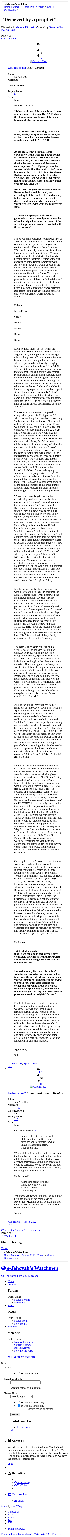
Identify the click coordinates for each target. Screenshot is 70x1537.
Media (11, 1305)
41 (41, 47)
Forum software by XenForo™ (31, 1534)
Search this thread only (32, 1402)
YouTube (22, 1485)
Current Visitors (22, 1344)
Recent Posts (21, 1302)
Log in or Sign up (22, 1356)
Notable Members (23, 1342)
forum (4, 1506)
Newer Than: (11, 1393)
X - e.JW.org (23, 1482)
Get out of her (56, 27)
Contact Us (13, 1511)
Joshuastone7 (17, 1093)
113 (41, 1083)
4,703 (41, 1072)
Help (10, 1514)
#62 (10, 1224)
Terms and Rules (16, 1528)
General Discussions (26, 27)
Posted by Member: (14, 1379)
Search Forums (22, 1299)
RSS (10, 1523)
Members (12, 1326)
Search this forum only (32, 1405)
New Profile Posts (23, 1350)
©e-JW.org (17, 1506)
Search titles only (29, 1373)
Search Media (21, 1320)
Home (11, 1281)
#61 (10, 1066)
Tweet (4, 1248)
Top (10, 1520)
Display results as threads (40, 1409)
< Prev (4, 38)
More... (14, 1430)
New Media (20, 1323)
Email (20, 1500)
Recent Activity (22, 1347)
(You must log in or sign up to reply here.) (22, 1230)
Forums (12, 1284)
